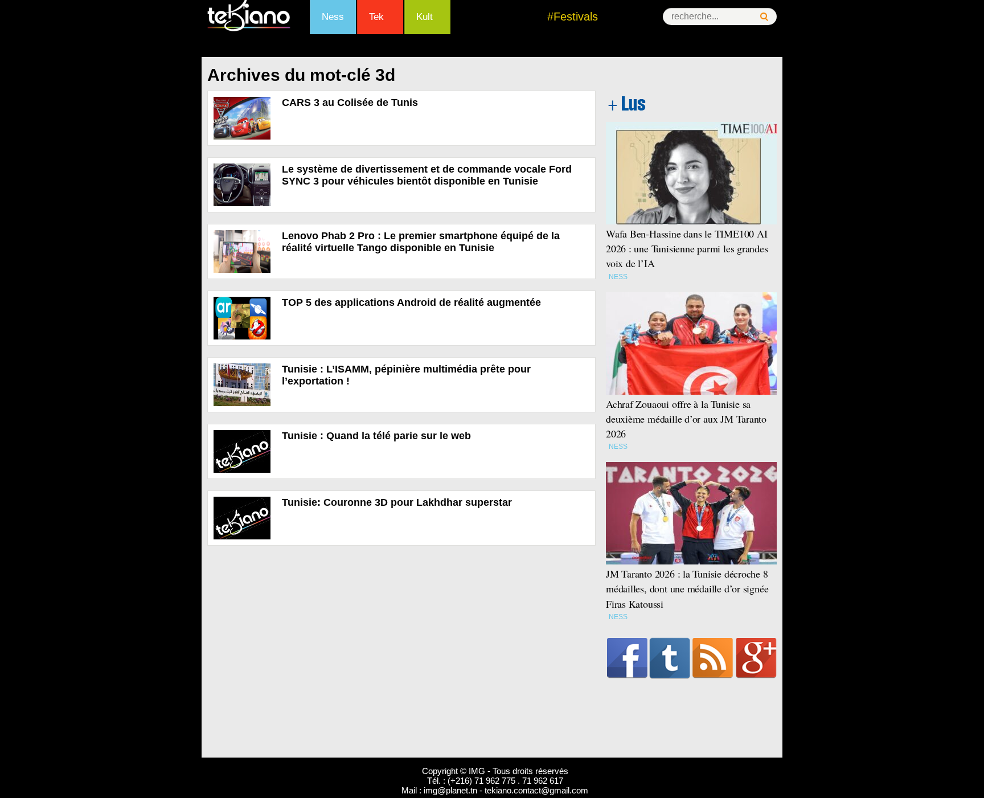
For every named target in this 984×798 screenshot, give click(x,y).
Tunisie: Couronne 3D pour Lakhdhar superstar (397, 502)
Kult (424, 16)
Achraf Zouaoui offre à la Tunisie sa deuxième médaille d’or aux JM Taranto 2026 (686, 418)
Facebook (627, 658)
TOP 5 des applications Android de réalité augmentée (411, 302)
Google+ (756, 658)
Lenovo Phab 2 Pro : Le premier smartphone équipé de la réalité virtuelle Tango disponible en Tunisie (421, 241)
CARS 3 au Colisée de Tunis (350, 102)
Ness (333, 16)
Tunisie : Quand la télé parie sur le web (376, 435)
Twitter (670, 658)
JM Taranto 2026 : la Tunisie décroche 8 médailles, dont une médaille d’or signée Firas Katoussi (687, 588)
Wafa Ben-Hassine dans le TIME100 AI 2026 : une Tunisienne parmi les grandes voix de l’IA (687, 248)
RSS (712, 658)
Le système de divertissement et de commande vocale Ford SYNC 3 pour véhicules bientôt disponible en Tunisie (427, 175)
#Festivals (572, 16)
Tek (376, 16)
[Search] (764, 17)
